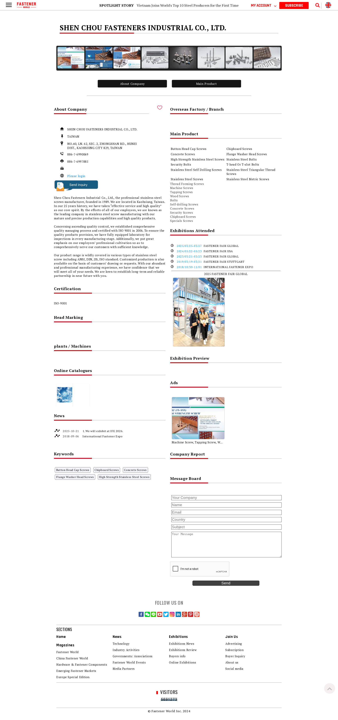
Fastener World (67, 652)
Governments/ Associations (133, 656)
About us (231, 662)
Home (61, 636)
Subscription (234, 650)
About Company (132, 84)
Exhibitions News (181, 644)
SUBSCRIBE (294, 5)
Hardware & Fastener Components (81, 664)
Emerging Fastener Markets (76, 671)
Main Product (206, 84)
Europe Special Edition (73, 677)
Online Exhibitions (182, 662)
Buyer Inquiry (235, 656)
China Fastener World (72, 658)
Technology (121, 644)
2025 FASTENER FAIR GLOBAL (226, 274)
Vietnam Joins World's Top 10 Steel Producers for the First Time (188, 5)
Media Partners (124, 669)
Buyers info (177, 656)
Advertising (233, 644)
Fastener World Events (129, 662)
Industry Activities (126, 650)
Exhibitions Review (183, 650)
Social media (234, 669)
